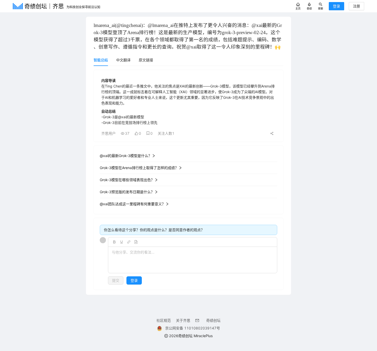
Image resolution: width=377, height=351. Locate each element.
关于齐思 (183, 320)
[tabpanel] (188, 180)
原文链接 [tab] (146, 60)
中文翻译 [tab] (123, 60)
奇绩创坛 (213, 320)
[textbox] (192, 260)
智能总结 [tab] (101, 60)
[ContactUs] (198, 320)
